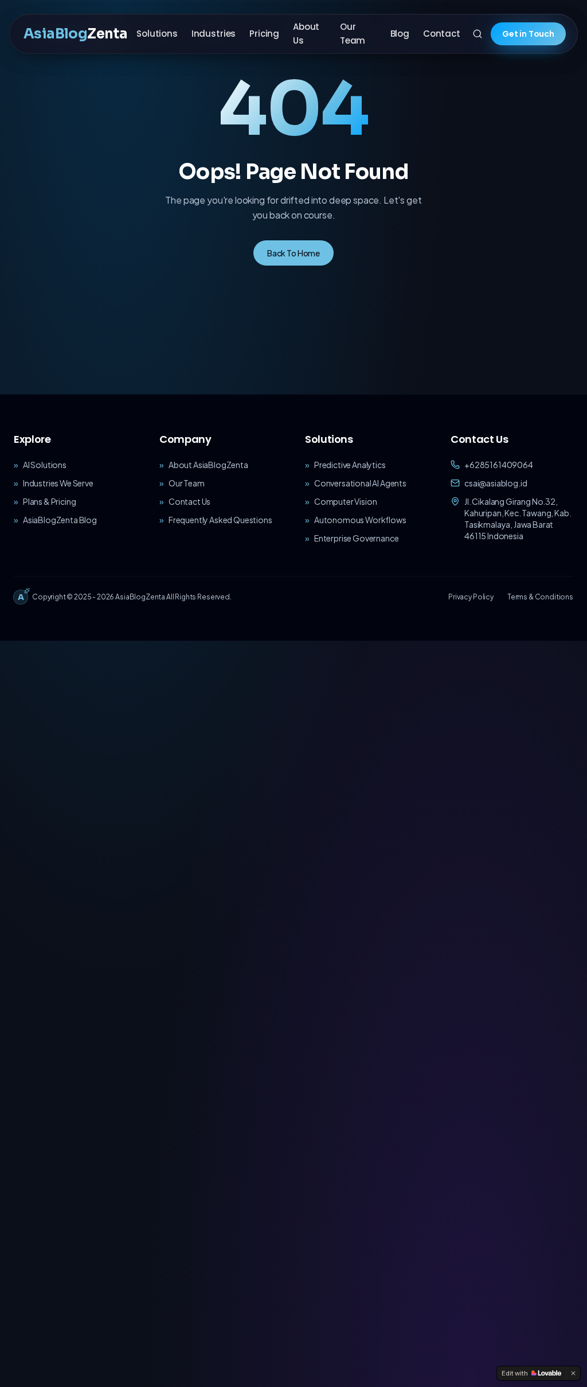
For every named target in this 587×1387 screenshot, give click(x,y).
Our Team (352, 33)
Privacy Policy (471, 597)
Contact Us (189, 501)
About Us (306, 33)
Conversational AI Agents (360, 483)
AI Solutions (44, 464)
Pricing (264, 34)
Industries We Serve (58, 483)
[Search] (477, 34)
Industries (213, 34)
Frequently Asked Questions (220, 520)
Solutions (157, 34)
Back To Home (293, 253)
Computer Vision (345, 501)
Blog (399, 34)
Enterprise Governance (356, 538)
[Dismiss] (573, 1373)
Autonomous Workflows (360, 520)
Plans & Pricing (49, 501)
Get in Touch (528, 34)
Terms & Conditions (540, 597)
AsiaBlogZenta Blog (60, 520)
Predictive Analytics (350, 464)
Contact (441, 34)
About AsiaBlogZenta (208, 464)
